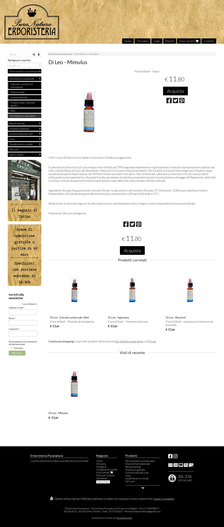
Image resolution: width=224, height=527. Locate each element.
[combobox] (24, 65)
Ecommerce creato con (112, 517)
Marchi (169, 41)
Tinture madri (17, 92)
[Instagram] (175, 457)
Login (157, 41)
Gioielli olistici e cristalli (20, 144)
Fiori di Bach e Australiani (87, 54)
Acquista (175, 91)
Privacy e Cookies (105, 475)
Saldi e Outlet (16, 154)
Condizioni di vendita (106, 469)
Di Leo (152, 341)
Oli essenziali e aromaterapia (24, 71)
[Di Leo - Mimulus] (89, 112)
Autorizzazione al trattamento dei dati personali (23, 342)
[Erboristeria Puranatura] (112, 22)
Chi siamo (142, 41)
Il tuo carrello (187, 41)
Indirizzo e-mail (17, 307)
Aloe (13, 110)
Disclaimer (101, 478)
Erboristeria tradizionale (60, 54)
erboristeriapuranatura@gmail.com (142, 511)
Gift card (13, 149)
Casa (11, 139)
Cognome (14, 328)
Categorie (101, 466)
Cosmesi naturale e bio (21, 133)
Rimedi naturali (17, 123)
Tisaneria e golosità (19, 128)
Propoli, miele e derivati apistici (23, 104)
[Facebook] (170, 457)
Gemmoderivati (19, 97)
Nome (12, 318)
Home (128, 41)
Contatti (209, 41)
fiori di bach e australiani (129, 341)
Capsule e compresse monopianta (22, 85)
